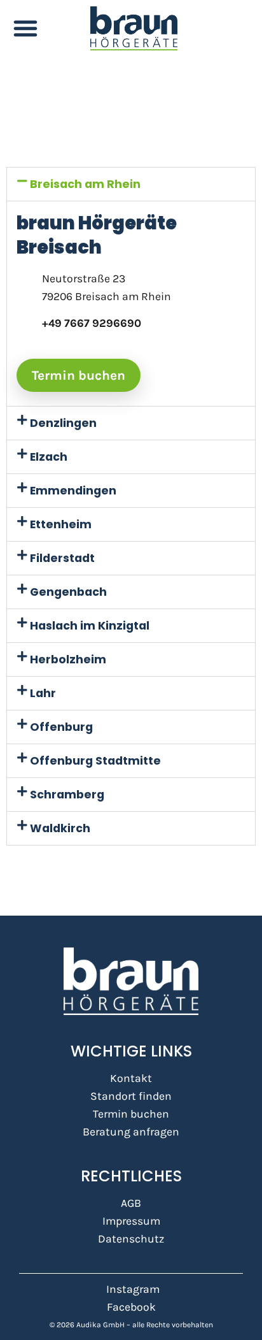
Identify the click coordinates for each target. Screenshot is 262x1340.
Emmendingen (73, 490)
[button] (25, 28)
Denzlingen (63, 423)
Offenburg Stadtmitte (95, 760)
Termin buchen (78, 375)
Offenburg (61, 727)
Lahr (43, 693)
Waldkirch (60, 828)
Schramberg (67, 794)
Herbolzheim (68, 659)
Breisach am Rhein (85, 184)
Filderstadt (62, 558)
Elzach (48, 457)
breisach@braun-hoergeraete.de (124, 341)
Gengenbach (68, 592)
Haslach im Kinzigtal (89, 625)
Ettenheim (61, 524)
